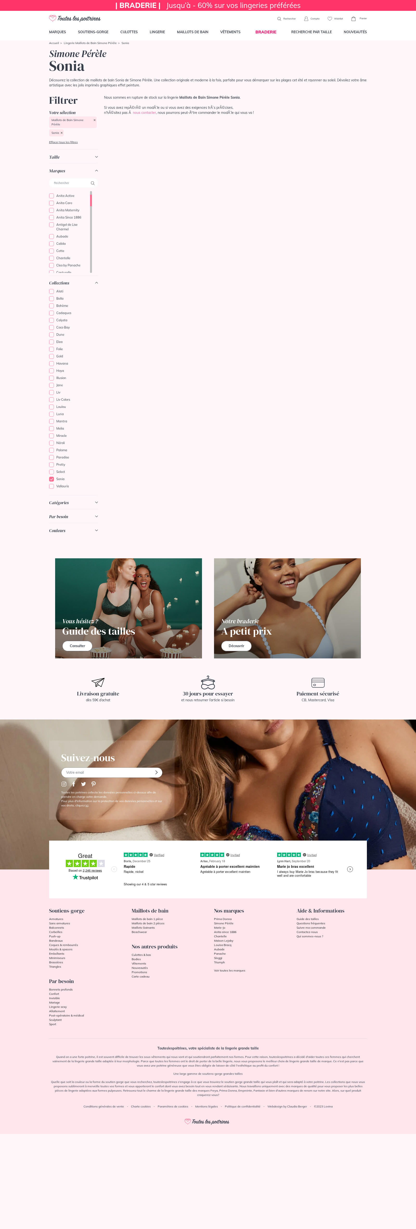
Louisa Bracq (222, 945)
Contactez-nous (307, 932)
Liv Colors (63, 399)
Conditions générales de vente (104, 1106)
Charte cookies (141, 1106)
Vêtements (230, 32)
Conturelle (63, 272)
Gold (59, 356)
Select (60, 472)
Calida (61, 243)
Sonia (55, 133)
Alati (59, 291)
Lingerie (157, 32)
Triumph (219, 962)
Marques (57, 32)
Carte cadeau (141, 976)
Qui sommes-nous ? (310, 936)
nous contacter (144, 112)
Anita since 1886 (225, 932)
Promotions (139, 972)
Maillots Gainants (143, 927)
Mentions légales (206, 1106)
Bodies (136, 959)
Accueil (54, 43)
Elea (59, 342)
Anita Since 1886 (68, 217)
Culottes (129, 32)
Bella (60, 298)
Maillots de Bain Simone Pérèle (68, 122)
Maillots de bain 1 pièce (147, 919)
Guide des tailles (308, 919)
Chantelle (63, 258)
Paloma (61, 450)
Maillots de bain (192, 32)
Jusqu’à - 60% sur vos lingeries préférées (208, 5)
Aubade (62, 236)
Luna (60, 414)
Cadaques (63, 313)
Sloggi (218, 958)
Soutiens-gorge (93, 32)
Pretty (60, 464)
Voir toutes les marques (229, 970)
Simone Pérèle (224, 923)
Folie (59, 349)
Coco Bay (63, 327)
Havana (62, 363)
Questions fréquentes (311, 923)
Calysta (61, 320)
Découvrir (236, 646)
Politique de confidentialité (242, 1106)
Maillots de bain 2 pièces (148, 923)
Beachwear (139, 932)
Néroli (60, 443)
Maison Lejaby (223, 940)
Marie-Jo (219, 927)
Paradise (62, 457)
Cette (60, 251)
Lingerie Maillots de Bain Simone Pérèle (90, 43)
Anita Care (64, 203)
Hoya (60, 371)
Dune (60, 334)
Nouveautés (355, 32)
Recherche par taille (311, 32)
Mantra (61, 421)
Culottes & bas (141, 955)
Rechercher (289, 18)
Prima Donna (223, 919)
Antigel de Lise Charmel (67, 227)
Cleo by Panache (68, 265)
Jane (59, 385)
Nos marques (229, 910)
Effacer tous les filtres (63, 142)
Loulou (61, 407)
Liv (58, 392)
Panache (220, 953)
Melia (60, 428)
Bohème (62, 306)
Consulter (77, 646)
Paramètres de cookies (173, 1106)
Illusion (61, 378)
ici (86, 805)
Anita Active (65, 196)
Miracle (61, 436)
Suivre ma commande (311, 927)
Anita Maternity (67, 210)
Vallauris (62, 486)
